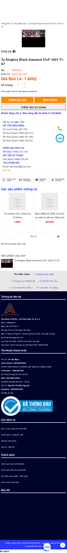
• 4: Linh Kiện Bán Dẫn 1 (21, 287)
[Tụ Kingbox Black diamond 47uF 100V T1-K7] (7, 263)
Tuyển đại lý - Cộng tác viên (12, 434)
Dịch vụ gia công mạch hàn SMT (14, 428)
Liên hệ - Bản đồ (7, 447)
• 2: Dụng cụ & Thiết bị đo (23, 280)
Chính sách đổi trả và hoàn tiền (13, 470)
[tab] (33, 236)
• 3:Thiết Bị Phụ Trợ (47, 280)
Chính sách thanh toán (10, 482)
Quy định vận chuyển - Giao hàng (14, 476)
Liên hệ (6, 170)
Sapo (39, 546)
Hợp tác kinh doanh (9, 440)
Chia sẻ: (6, 51)
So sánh (4, 551)
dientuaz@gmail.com (14, 337)
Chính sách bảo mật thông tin (12, 464)
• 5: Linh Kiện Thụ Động (47, 287)
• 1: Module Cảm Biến (43, 274)
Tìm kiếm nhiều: (22, 274)
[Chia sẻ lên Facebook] (14, 51)
